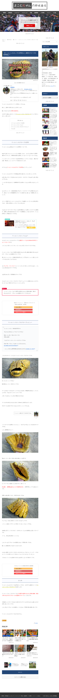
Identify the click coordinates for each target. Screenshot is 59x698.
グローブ (4, 620)
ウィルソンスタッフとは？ (17, 124)
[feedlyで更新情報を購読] (24, 100)
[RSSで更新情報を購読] (26, 100)
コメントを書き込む (20, 677)
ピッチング (12, 695)
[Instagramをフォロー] (15, 100)
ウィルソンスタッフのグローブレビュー (20, 126)
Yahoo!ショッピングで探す (20, 312)
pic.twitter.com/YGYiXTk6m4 (10, 345)
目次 (19, 120)
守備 (22, 695)
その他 (38, 695)
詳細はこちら (29, 25)
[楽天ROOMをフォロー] (20, 100)
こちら (51, 86)
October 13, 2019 (30, 348)
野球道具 (6, 695)
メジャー (34, 695)
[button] (57, 41)
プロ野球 (29, 695)
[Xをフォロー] (13, 100)
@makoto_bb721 (28, 89)
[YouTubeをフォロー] (16, 100)
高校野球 (25, 695)
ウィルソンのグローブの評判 (18, 123)
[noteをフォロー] (18, 100)
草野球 (3, 695)
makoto (12, 87)
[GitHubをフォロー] (22, 100)
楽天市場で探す (18, 309)
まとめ (13, 128)
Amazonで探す (18, 307)
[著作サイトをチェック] (11, 100)
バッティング (17, 695)
